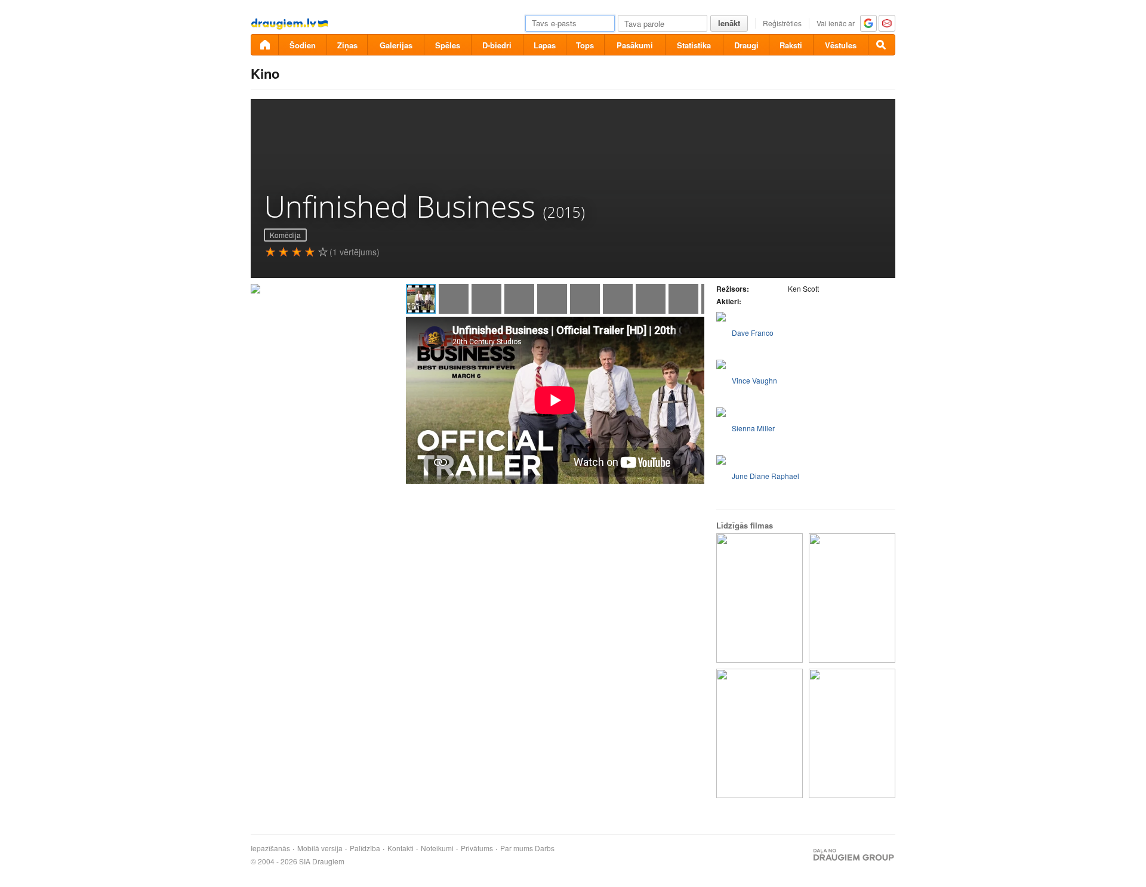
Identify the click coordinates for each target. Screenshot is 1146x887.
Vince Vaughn (754, 380)
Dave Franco (753, 332)
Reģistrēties (782, 23)
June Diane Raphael (765, 476)
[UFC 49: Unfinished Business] (759, 733)
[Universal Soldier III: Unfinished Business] (852, 733)
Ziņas (347, 45)
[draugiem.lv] (264, 44)
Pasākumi (635, 45)
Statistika (694, 45)
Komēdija (285, 235)
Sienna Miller (753, 428)
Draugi (746, 45)
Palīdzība (365, 848)
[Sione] (852, 598)
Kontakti (400, 848)
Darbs (544, 848)
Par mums (516, 848)
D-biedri (497, 45)
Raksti (791, 45)
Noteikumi (437, 848)
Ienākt (729, 23)
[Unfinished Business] (759, 598)
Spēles (447, 45)
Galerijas (396, 45)
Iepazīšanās (270, 848)
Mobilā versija (320, 848)
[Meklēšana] (881, 44)
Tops (585, 45)
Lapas (545, 45)
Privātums (477, 848)
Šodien (302, 45)
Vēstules (841, 45)
